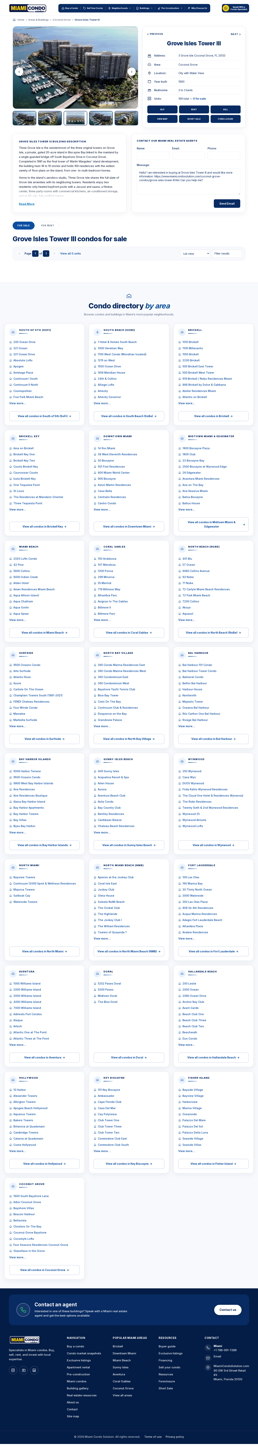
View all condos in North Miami (44, 951)
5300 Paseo (106, 989)
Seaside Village (192, 1138)
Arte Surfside (22, 671)
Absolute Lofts (22, 360)
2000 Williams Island (27, 989)
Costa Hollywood (24, 1144)
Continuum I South (25, 378)
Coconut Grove (62, 19)
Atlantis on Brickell (194, 397)
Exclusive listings (79, 1360)
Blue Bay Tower (108, 695)
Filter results (222, 253)
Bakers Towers (23, 1120)
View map (162, 119)
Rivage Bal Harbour (195, 720)
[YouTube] (23, 1370)
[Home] (14, 19)
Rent (194, 109)
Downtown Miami (124, 1353)
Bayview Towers (24, 877)
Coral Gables (122, 1381)
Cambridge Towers (25, 1132)
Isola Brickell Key (24, 478)
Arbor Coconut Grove (27, 1202)
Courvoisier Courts (25, 472)
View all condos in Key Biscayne (129, 1163)
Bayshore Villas (23, 1208)
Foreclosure (225, 119)
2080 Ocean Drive (194, 995)
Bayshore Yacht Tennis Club (116, 689)
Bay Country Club (109, 807)
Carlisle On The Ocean (28, 689)
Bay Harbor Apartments (28, 807)
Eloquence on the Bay (112, 713)
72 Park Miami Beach (196, 595)
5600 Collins (21, 571)
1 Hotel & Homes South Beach (117, 342)
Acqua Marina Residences (199, 914)
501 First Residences (111, 466)
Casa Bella (105, 491)
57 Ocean (188, 564)
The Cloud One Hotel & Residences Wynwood (212, 795)
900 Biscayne (107, 478)
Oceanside (189, 1114)
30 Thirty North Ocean (197, 889)
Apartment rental (78, 1367)
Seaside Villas (191, 1144)
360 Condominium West (113, 683)
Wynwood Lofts (192, 826)
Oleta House (106, 895)
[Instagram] (13, 1370)
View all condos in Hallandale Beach (213, 1057)
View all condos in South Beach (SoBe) (129, 416)
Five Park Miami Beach (28, 397)
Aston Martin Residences (114, 484)
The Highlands (107, 914)
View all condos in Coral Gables (129, 632)
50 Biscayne (106, 460)
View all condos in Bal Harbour (213, 738)
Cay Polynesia (107, 1114)
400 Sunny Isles (108, 771)
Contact (72, 1409)
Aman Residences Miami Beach (34, 589)
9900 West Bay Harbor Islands (33, 783)
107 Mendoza (107, 564)
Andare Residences (195, 932)
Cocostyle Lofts (23, 1238)
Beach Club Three (194, 1020)
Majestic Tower (192, 701)
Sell (225, 109)
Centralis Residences (112, 497)
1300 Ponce (105, 571)
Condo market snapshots (84, 1353)
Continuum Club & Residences (118, 707)
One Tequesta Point (26, 484)
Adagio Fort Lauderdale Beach (202, 920)
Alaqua (18, 1020)
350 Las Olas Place (195, 901)
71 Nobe (187, 583)
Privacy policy (175, 1436)
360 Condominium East (113, 677)
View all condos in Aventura (44, 1057)
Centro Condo (107, 503)
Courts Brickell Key (25, 466)
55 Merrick (104, 583)
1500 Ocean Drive (109, 366)
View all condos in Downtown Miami (129, 526)
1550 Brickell (190, 354)
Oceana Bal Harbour (195, 707)
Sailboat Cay (21, 895)
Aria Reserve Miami (195, 491)
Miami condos (76, 1381)
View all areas (122, 1395)
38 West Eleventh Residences (117, 454)
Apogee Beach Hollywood (30, 1108)
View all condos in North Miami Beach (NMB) (129, 951)
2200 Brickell (191, 360)
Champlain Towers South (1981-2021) (38, 695)
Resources (166, 1374)
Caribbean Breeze (110, 820)
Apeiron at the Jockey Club (116, 877)
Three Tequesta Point (27, 503)
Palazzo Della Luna (195, 1132)
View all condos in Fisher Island (213, 1163)
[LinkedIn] (34, 1370)
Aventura (119, 1374)
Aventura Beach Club (111, 795)
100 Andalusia (107, 558)
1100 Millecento (192, 348)
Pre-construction (78, 1374)
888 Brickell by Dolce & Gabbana (204, 384)
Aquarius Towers (24, 1114)
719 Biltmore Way (109, 589)
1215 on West (106, 360)
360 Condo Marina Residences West (122, 671)
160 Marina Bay (192, 883)
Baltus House (191, 503)
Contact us (227, 1310)
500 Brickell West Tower (198, 372)
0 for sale (199, 98)
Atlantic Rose (22, 677)
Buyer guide (167, 1346)
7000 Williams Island (27, 1007)
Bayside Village (192, 1089)
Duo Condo (189, 1038)
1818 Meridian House (111, 372)
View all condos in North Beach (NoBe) (213, 632)
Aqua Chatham (23, 601)
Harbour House (192, 689)
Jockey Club (106, 889)
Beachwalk (189, 1032)
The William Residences (114, 926)
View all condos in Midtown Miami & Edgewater (216, 524)
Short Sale (194, 119)
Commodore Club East (112, 1138)
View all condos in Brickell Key (44, 526)
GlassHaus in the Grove (29, 1250)
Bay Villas (19, 820)
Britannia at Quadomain (29, 1126)
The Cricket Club (109, 907)
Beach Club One (193, 1014)
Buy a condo (75, 1346)
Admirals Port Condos (27, 1014)
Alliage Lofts (106, 384)
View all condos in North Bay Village (129, 738)
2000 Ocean (190, 989)
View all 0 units (70, 253)
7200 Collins (190, 601)
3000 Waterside (192, 895)
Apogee (18, 366)
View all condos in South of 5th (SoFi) (44, 416)
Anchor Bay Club (193, 1001)
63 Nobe (188, 577)
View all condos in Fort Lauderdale (213, 951)
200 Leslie (189, 983)
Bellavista (19, 1220)
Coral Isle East (107, 883)
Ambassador (106, 1095)
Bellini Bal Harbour (194, 683)
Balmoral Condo (192, 677)
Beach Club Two (193, 1026)
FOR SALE (23, 225)
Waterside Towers (25, 901)
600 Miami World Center (114, 472)
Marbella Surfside (25, 720)
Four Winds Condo (25, 707)
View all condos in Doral (129, 1057)
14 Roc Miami (106, 448)
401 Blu (187, 558)
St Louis (18, 491)
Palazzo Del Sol (192, 1126)
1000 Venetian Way (110, 348)
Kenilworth (189, 695)
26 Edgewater (191, 472)
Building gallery (78, 1388)
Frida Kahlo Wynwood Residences (205, 789)
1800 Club (188, 454)
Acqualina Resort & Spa (113, 777)
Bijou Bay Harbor (24, 826)
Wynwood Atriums (194, 820)
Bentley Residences (111, 813)
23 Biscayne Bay (193, 460)
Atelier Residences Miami (199, 391)
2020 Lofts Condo (25, 558)
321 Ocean (20, 348)
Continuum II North (25, 384)
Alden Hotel (21, 583)
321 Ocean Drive (24, 354)
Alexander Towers (25, 1095)
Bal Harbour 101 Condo (197, 664)
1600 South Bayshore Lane (31, 1196)
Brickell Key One (24, 454)
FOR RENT (47, 225)
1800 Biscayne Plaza (196, 448)
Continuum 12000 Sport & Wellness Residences (44, 883)
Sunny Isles (120, 1367)
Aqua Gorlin (21, 607)
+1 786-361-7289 (225, 1350)
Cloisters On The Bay (27, 1226)
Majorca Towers (24, 889)
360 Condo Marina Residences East (121, 664)
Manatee (19, 713)
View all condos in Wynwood (213, 845)
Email (217, 1356)
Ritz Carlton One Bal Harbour (201, 713)
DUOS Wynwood (193, 783)
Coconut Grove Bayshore (29, 1232)
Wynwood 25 (191, 813)
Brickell (118, 1346)
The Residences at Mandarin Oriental (38, 497)
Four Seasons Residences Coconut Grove (40, 1244)
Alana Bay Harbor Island (29, 801)
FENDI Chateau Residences (31, 701)
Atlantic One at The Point (30, 1032)
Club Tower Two (108, 1132)
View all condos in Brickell (213, 416)
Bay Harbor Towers (26, 813)
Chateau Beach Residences (116, 826)
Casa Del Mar (107, 1108)
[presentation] (19, 72)
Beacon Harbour (24, 1214)
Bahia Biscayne (192, 497)
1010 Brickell (190, 342)
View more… (17, 403)
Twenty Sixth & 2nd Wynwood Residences (210, 807)
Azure (17, 683)
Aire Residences (24, 789)
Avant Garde (190, 1007)
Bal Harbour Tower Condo (199, 671)
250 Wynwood (191, 771)
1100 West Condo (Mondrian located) (122, 354)
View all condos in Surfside (45, 738)
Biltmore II (104, 607)
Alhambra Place (192, 926)
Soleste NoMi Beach (111, 901)
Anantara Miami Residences (200, 478)
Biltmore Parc (106, 613)
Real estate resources (82, 1395)
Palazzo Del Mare (194, 1120)
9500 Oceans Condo (26, 664)
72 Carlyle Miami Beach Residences (206, 589)
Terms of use (153, 1436)
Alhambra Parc (107, 595)
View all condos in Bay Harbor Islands (45, 845)
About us (73, 1402)
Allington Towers (24, 1101)
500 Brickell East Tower (197, 366)
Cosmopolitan (22, 391)
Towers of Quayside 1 (112, 932)
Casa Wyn (189, 777)
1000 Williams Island (26, 983)
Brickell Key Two (24, 460)
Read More (27, 204)
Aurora (102, 789)
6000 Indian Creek (25, 577)
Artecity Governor (109, 397)
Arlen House (106, 783)
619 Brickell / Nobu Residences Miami (207, 378)
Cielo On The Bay (109, 701)
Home (21, 19)
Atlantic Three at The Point (31, 1038)
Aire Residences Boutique (30, 795)
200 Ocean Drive (24, 342)
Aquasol (187, 613)
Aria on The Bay (192, 484)
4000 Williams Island (27, 1001)
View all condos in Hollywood (44, 1163)
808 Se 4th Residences (197, 907)
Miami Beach (122, 1360)
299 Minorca (106, 577)
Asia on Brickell (23, 448)
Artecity (103, 391)
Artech (17, 1026)
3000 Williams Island (27, 995)
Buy (162, 109)
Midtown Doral (107, 995)
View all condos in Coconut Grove (44, 1270)
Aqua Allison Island (26, 595)
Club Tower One (108, 1120)
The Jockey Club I (110, 920)
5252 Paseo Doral (109, 983)
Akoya (186, 607)
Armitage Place (23, 372)
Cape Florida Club (109, 1101)
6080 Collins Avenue (196, 571)
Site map (73, 1416)
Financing (165, 1360)
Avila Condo (106, 801)
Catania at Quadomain (28, 1138)
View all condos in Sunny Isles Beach (129, 845)
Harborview (190, 1101)
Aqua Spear (21, 613)
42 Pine (18, 564)
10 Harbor (19, 1089)
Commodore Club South (113, 1144)
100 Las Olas (190, 877)
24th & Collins (107, 378)
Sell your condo (169, 1367)
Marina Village (192, 1108)
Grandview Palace (110, 720)
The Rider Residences (197, 801)
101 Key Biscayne (109, 1089)
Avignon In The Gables (113, 601)
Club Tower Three (110, 1126)
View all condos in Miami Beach (44, 632)
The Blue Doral (107, 1001)
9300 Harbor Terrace (27, 771)
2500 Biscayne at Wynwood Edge (204, 466)
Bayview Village (193, 1095)
